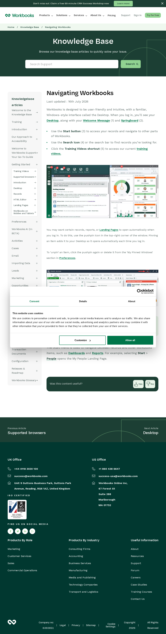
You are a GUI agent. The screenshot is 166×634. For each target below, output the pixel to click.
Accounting (76, 556)
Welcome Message (96, 120)
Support (136, 563)
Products (44, 15)
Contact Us (138, 599)
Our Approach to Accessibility (22, 139)
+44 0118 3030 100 (26, 468)
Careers (136, 577)
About (134, 549)
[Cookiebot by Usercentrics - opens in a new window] (139, 291)
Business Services (80, 563)
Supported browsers (23, 177)
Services (79, 15)
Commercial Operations (22, 570)
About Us (95, 15)
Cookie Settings (110, 625)
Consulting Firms (79, 549)
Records (17, 194)
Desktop (17, 188)
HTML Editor (19, 199)
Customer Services (19, 556)
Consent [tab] (34, 301)
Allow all (130, 340)
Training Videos (21, 171)
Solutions (61, 15)
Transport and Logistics (83, 592)
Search (130, 64)
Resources (137, 556)
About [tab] (131, 301)
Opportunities (20, 285)
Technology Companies (83, 584)
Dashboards (76, 353)
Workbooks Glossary (24, 380)
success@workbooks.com (30, 476)
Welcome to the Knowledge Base (22, 112)
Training (17, 121)
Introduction (19, 129)
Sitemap (91, 625)
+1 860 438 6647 (109, 468)
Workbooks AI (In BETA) (22, 231)
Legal (63, 625)
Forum (135, 570)
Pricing (112, 15)
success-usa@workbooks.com (118, 476)
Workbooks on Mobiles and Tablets (23, 212)
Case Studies (139, 584)
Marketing (14, 549)
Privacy (76, 625)
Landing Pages (20, 205)
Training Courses (141, 592)
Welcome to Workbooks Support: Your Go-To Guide (24, 152)
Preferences (67, 258)
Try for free (153, 15)
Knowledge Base (29, 27)
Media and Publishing (82, 577)
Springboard (129, 120)
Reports (97, 353)
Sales (11, 563)
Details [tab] (83, 301)
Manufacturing (78, 570)
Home (11, 27)
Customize (81, 340)
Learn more (123, 3)
